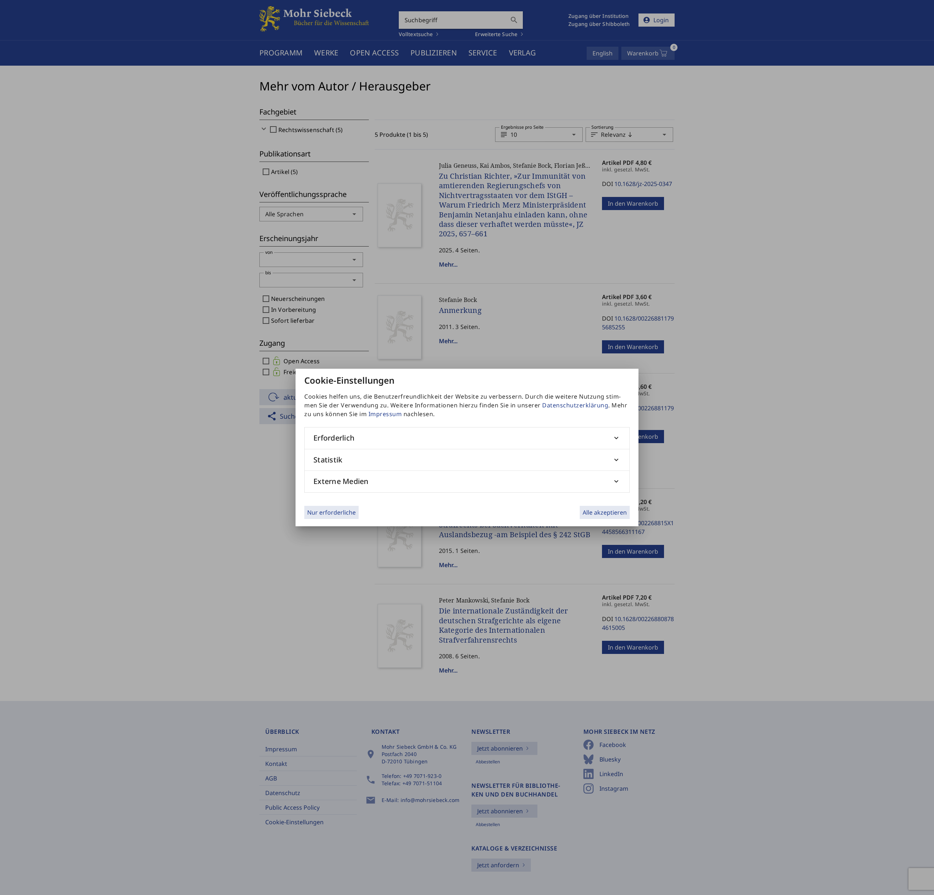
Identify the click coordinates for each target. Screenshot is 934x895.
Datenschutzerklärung (575, 405)
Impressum (385, 414)
